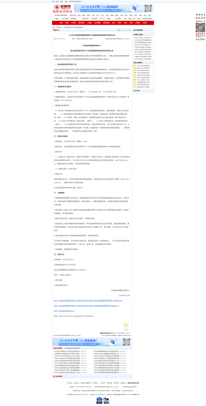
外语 (131, 23)
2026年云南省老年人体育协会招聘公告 (67, 351)
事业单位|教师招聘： (62, 15)
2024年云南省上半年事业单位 (143, 59)
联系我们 (76, 383)
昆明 (79, 15)
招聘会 (139, 18)
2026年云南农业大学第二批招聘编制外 (67, 370)
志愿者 (108, 18)
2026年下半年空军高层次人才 (143, 45)
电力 (134, 18)
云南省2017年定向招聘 (143, 75)
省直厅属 (73, 15)
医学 (119, 23)
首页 (61, 23)
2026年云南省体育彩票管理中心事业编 (106, 365)
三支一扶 (102, 18)
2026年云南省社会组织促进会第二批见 (67, 372)
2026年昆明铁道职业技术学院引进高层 (106, 368)
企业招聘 (98, 23)
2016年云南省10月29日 (143, 70)
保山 (145, 15)
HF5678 (118, 333)
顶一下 (126, 330)
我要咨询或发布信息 (133, 383)
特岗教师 (94, 18)
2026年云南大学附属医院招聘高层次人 (106, 354)
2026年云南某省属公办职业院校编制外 (67, 368)
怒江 (149, 15)
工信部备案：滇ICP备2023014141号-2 (77, 394)
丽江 (126, 15)
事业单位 (82, 23)
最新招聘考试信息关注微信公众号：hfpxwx (117, 38)
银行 (125, 18)
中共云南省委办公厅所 (143, 80)
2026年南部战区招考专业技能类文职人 (67, 365)
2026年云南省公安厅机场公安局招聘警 (106, 356)
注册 (66, 1)
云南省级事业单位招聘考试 (72, 348)
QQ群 (145, 23)
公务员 (73, 23)
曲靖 (83, 15)
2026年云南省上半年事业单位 (143, 38)
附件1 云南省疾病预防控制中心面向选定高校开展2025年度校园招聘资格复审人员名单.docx (88, 301)
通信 (129, 18)
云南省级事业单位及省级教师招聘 (73, 27)
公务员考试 (65, 18)
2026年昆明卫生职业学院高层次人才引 (106, 361)
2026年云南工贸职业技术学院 (143, 49)
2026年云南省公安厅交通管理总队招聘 (67, 358)
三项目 (89, 23)
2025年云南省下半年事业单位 (143, 54)
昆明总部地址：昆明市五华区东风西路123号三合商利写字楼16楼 (91, 390)
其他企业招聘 (147, 18)
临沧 (135, 15)
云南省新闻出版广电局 (143, 82)
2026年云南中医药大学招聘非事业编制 (67, 363)
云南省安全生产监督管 (143, 87)
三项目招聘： (85, 18)
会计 (113, 23)
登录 (61, 1)
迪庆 (131, 15)
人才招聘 (102, 383)
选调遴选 (73, 18)
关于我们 (69, 383)
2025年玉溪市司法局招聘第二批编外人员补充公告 (115, 335)
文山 (102, 15)
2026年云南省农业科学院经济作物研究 (106, 370)
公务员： (57, 18)
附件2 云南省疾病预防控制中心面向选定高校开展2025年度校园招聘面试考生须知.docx (86, 306)
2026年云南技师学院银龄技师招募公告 (106, 372)
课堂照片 (95, 383)
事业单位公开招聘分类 (143, 68)
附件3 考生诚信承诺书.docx (64, 311)
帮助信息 (116, 383)
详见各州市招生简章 (127, 390)
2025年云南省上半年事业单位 (143, 52)
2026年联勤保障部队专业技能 (143, 42)
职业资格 (106, 23)
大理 (121, 15)
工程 (125, 23)
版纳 (112, 15)
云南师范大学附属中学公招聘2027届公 (67, 354)
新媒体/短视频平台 (86, 383)
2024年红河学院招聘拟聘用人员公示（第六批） (68, 335)
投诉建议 (123, 383)
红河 (97, 15)
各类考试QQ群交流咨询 (130, 387)
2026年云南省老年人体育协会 (143, 47)
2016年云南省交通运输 (143, 66)
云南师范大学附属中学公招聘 (143, 56)
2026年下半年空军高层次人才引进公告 (67, 356)
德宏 (140, 15)
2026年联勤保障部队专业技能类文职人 (106, 351)
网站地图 (109, 383)
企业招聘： (118, 18)
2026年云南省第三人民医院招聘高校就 (106, 358)
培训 (66, 23)
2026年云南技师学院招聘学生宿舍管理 (67, 361)
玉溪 (93, 15)
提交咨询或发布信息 (75, 1)
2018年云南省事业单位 (143, 73)
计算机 (137, 23)
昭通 (88, 15)
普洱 (107, 15)
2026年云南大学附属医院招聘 (143, 40)
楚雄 (116, 15)
